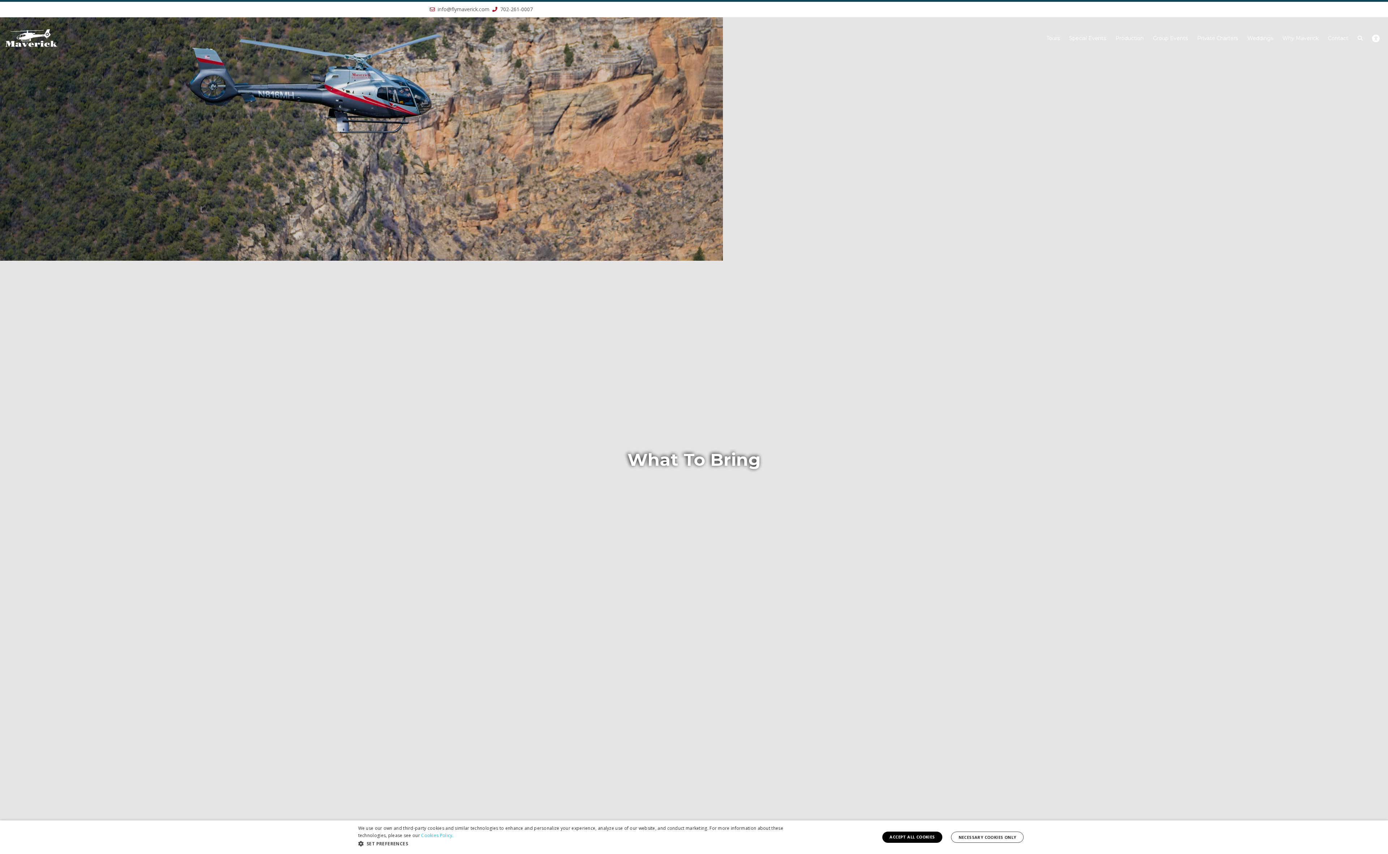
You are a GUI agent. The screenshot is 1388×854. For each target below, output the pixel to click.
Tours (1053, 38)
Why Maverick (1300, 38)
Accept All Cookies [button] (912, 837)
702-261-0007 (516, 9)
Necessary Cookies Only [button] (987, 837)
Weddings (1260, 38)
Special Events (1087, 38)
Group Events (1170, 38)
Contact (1338, 38)
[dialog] (694, 837)
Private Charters (1217, 38)
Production (1129, 38)
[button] (104, 427)
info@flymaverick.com (463, 9)
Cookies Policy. (437, 835)
